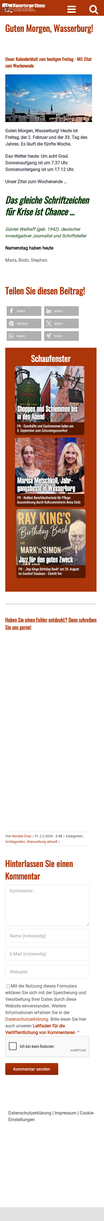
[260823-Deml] (49, 369)
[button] (24, 311)
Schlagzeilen (15, 842)
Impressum (66, 1113)
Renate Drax (21, 836)
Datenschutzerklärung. (27, 1019)
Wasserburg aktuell (42, 842)
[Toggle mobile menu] (72, 9)
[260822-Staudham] (51, 512)
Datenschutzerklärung (29, 1113)
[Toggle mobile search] (93, 9)
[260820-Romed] (49, 440)
